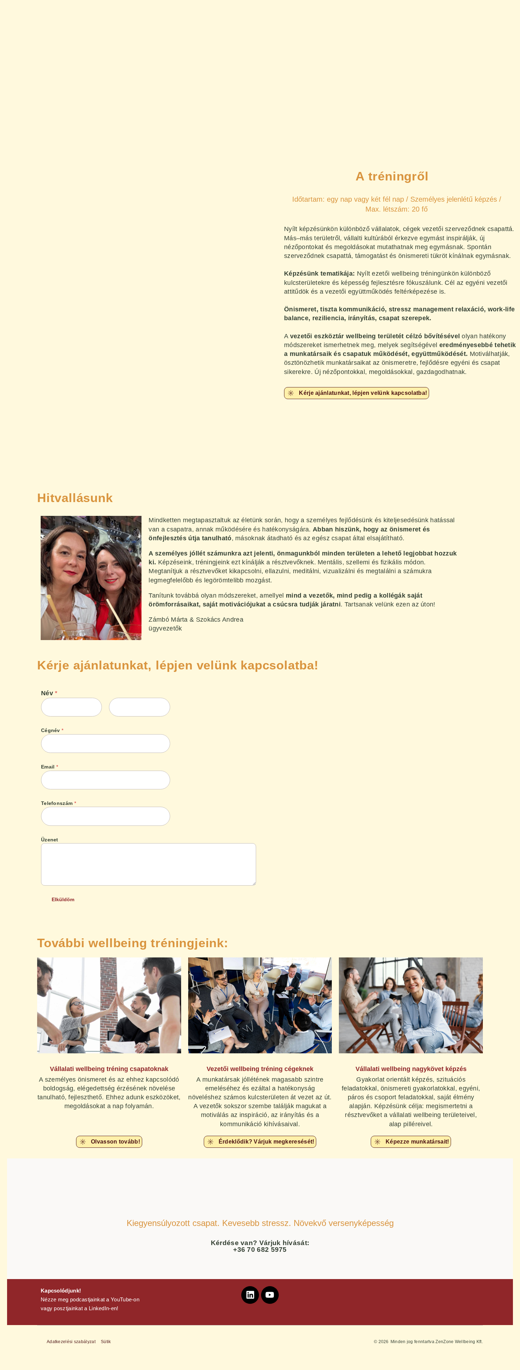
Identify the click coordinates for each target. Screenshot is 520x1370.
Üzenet (49, 839)
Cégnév (52, 730)
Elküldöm (63, 899)
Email (49, 767)
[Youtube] (270, 1295)
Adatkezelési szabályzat (71, 1342)
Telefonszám (58, 803)
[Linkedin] (250, 1295)
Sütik (106, 1342)
